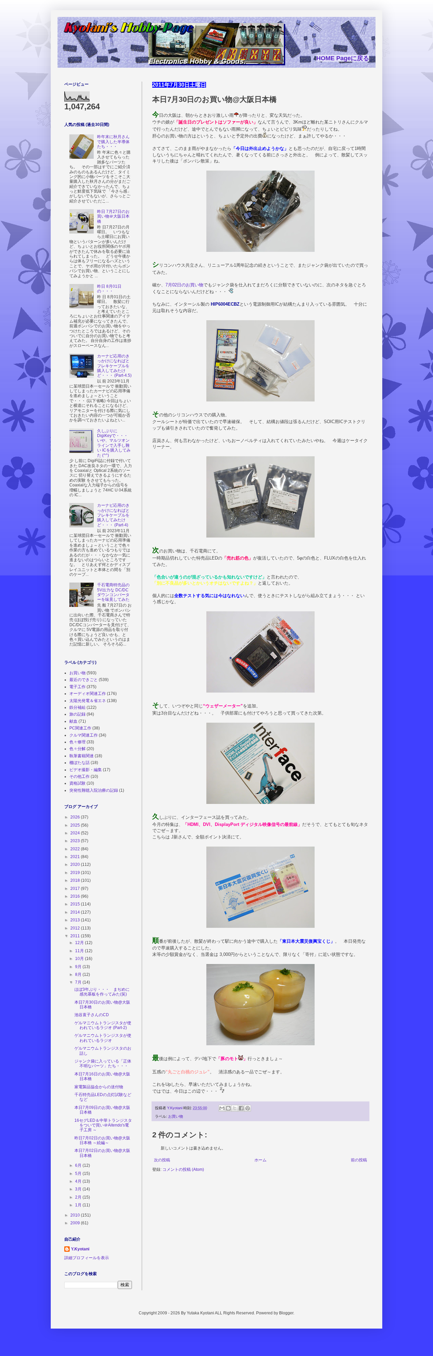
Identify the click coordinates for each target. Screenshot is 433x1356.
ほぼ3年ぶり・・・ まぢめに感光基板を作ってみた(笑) (102, 992)
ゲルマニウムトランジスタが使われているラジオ (102, 1038)
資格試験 (77, 783)
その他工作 (79, 776)
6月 (79, 1165)
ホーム (260, 1160)
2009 (75, 1223)
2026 (75, 817)
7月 (79, 982)
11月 (80, 950)
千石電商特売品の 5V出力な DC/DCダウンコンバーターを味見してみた (113, 592)
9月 (79, 966)
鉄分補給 (77, 707)
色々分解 (77, 748)
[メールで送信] (222, 1108)
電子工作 (77, 686)
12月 (80, 942)
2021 (75, 856)
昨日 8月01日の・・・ (109, 288)
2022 (75, 849)
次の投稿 (162, 1160)
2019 (75, 872)
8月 (79, 974)
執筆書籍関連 (81, 755)
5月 (79, 1173)
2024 (75, 833)
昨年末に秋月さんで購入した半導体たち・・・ (113, 141)
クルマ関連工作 (83, 735)
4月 (79, 1181)
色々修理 (77, 742)
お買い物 (175, 1116)
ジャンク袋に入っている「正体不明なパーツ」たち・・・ (102, 1063)
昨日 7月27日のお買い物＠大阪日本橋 (113, 216)
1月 (79, 1205)
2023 (75, 840)
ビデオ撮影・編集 (85, 769)
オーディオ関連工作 (87, 693)
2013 (75, 920)
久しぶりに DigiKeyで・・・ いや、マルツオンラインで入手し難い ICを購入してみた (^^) (114, 443)
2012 (75, 928)
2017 (75, 888)
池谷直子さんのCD (91, 1014)
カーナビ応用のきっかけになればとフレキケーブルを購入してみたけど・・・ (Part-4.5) (114, 366)
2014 (75, 912)
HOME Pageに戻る (342, 58)
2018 (75, 880)
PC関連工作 (80, 728)
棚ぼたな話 (79, 762)
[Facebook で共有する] (241, 1108)
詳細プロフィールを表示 (86, 1257)
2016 (75, 896)
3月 (79, 1189)
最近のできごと (83, 679)
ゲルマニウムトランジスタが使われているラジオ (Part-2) (102, 1025)
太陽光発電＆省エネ (87, 700)
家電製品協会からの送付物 (98, 1087)
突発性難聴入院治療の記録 (93, 790)
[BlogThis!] (228, 1108)
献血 (73, 721)
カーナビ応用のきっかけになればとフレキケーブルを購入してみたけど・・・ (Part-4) (113, 515)
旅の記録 (77, 714)
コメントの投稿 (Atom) (183, 1169)
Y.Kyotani (80, 1249)
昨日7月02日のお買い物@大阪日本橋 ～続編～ (102, 1140)
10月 (80, 958)
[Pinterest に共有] (247, 1108)
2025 (75, 825)
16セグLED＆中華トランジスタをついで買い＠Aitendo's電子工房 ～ (103, 1125)
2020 (75, 864)
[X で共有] (234, 1108)
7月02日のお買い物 (184, 284)
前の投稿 (359, 1160)
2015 (75, 904)
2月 (79, 1197)
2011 (75, 936)
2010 (75, 1215)
